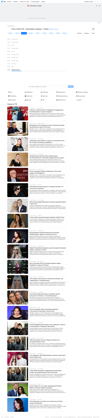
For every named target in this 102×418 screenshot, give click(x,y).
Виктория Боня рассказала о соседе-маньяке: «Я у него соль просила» (46, 187)
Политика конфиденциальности (69, 417)
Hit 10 (12, 45)
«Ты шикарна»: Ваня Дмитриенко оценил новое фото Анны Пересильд (47, 356)
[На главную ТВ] (4, 1)
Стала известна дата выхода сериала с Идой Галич (46, 217)
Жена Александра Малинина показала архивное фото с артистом (47, 203)
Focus (12, 51)
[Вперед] (99, 5)
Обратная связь (96, 417)
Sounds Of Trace (15, 69)
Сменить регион (54, 29)
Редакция (47, 417)
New (12, 66)
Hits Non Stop (14, 42)
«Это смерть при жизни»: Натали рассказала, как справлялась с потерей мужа (46, 279)
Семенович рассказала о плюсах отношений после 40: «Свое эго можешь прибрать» (46, 141)
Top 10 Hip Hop (15, 54)
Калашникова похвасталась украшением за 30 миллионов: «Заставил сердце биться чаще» (46, 157)
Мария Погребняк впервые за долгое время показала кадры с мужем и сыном (47, 249)
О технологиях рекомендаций (56, 417)
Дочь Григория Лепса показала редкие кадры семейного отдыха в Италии (45, 264)
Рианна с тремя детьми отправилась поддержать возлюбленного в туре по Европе (46, 111)
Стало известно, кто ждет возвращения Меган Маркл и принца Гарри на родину (45, 387)
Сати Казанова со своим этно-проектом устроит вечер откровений (46, 402)
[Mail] (2, 1)
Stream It (13, 63)
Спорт (93, 33)
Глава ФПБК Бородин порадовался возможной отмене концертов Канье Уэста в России (45, 371)
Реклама (12, 417)
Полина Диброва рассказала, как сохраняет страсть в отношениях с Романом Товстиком (47, 325)
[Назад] (96, 5)
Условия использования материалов (84, 417)
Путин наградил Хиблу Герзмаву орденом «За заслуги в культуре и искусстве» (43, 310)
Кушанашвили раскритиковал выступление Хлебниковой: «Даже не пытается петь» (44, 233)
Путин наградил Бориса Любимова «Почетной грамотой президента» (45, 172)
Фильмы (79, 33)
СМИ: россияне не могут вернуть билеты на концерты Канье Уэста (44, 341)
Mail (2, 417)
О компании (6, 417)
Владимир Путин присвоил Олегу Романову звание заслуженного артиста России (46, 126)
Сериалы (86, 33)
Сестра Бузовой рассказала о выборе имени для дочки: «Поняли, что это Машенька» (44, 295)
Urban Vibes (14, 39)
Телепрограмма (10, 25)
